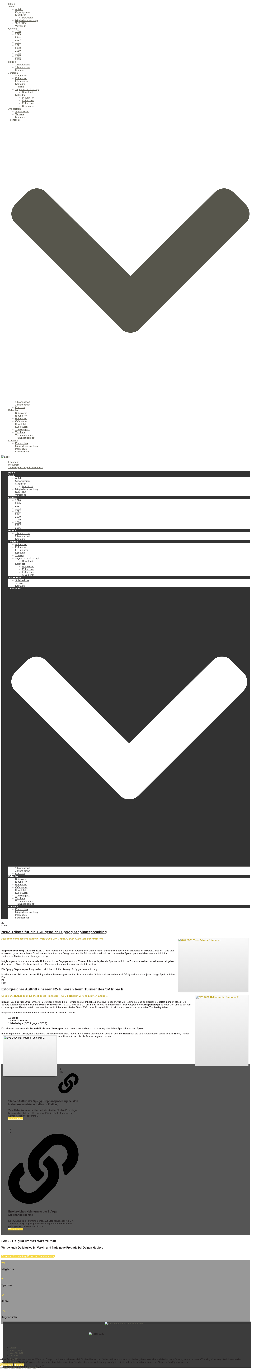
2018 (18, 53)
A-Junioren (21, 75)
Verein (11, 6)
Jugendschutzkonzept (27, 89)
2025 (18, 34)
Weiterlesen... (15, 1118)
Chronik (12, 28)
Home (11, 3)
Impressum (21, 448)
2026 (18, 31)
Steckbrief (20, 14)
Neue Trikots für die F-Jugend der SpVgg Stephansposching (54, 932)
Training (19, 86)
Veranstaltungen (24, 435)
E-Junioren (21, 78)
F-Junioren (28, 103)
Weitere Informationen (12, 1367)
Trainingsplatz (22, 429)
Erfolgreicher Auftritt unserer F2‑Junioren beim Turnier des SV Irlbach (62, 989)
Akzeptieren (6, 1364)
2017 (18, 56)
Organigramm (22, 12)
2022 (18, 42)
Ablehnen (19, 1364)
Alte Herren (14, 108)
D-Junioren (28, 97)
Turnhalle (20, 432)
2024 (18, 37)
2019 (18, 50)
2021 (18, 45)
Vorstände (20, 26)
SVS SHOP (21, 23)
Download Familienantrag (41, 1256)
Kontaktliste (21, 443)
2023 (18, 39)
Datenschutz (22, 451)
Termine (19, 114)
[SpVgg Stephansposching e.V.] (5, 456)
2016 (18, 59)
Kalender (20, 95)
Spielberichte (22, 111)
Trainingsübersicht (25, 437)
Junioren (13, 72)
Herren (12, 61)
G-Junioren (28, 106)
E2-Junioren (22, 81)
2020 (18, 48)
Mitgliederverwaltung (26, 20)
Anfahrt (19, 9)
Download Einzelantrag (14, 1256)
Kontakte (20, 70)
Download (27, 17)
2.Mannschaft (22, 67)
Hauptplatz (21, 424)
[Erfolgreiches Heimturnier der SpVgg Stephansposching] (43, 1169)
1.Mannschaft (22, 64)
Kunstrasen (21, 426)
